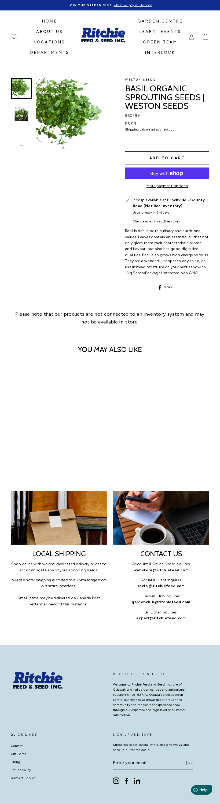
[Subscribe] (189, 763)
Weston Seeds (140, 79)
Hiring (15, 762)
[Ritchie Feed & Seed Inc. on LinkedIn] (137, 780)
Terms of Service (23, 778)
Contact (17, 746)
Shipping (132, 129)
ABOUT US (49, 31)
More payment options (167, 186)
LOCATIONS (49, 42)
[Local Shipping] (59, 518)
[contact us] (161, 518)
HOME (49, 21)
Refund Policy (21, 770)
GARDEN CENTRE (160, 21)
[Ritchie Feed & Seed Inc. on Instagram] (116, 780)
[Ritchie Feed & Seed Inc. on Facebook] (126, 780)
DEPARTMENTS (49, 52)
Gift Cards (18, 754)
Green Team (160, 42)
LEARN (147, 31)
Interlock (160, 52)
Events (170, 31)
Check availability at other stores (156, 221)
